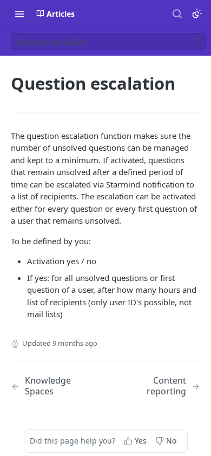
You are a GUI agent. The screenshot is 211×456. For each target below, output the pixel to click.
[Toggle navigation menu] (19, 13)
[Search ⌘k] (177, 13)
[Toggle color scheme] (197, 13)
